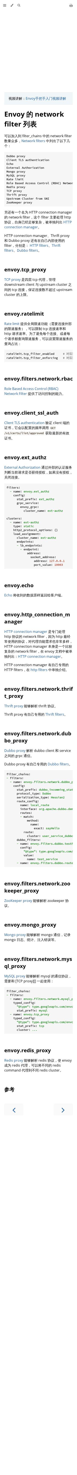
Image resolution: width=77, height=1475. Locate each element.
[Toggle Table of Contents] (4, 5)
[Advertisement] (38, 49)
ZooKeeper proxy (18, 900)
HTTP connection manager (25, 631)
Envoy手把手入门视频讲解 (46, 98)
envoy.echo (19, 585)
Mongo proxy (15, 934)
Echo (8, 595)
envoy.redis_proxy (27, 1050)
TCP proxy (12, 279)
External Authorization (22, 467)
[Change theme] (11, 5)
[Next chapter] (63, 1109)
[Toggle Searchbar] (18, 5)
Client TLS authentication (24, 422)
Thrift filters (54, 714)
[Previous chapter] (14, 1109)
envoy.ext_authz (25, 457)
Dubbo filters (27, 250)
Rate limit (11, 323)
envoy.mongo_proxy (30, 924)
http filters (39, 669)
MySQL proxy (14, 976)
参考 (9, 1089)
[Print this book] (71, 5)
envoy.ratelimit (24, 313)
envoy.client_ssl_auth (31, 412)
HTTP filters (39, 245)
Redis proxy (13, 1060)
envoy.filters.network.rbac (38, 378)
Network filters (33, 140)
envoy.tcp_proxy (25, 269)
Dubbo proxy (14, 750)
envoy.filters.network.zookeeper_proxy (37, 887)
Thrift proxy (13, 706)
